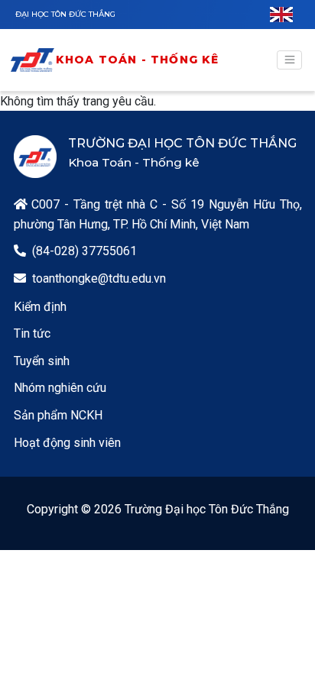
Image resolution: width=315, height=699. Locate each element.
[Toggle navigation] (289, 60)
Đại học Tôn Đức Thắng (65, 14)
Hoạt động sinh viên (67, 442)
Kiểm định (40, 306)
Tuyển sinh (42, 361)
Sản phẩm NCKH (58, 415)
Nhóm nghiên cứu (60, 387)
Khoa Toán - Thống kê (137, 59)
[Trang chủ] (32, 60)
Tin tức (32, 333)
